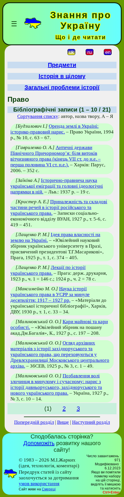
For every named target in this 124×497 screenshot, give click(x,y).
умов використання (39, 483)
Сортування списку (37, 116)
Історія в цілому (62, 76)
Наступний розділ (91, 422)
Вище (63, 422)
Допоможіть (39, 443)
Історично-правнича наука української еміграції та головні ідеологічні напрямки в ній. (56, 186)
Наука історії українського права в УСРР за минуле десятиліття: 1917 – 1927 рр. (50, 294)
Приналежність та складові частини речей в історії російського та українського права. (58, 207)
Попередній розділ (34, 422)
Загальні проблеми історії (62, 87)
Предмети (62, 65)
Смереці (49, 489)
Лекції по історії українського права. (48, 270)
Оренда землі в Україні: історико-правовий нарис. (54, 129)
